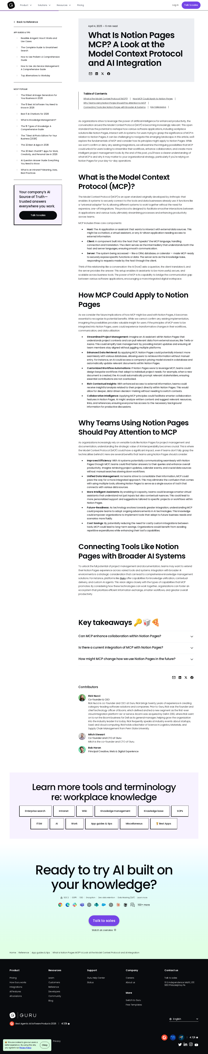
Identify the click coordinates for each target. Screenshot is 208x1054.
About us (130, 982)
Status (90, 982)
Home (13, 952)
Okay (45, 1045)
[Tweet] (102, 73)
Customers (54, 982)
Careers (130, 977)
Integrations (16, 986)
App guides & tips (41, 952)
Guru (123, 578)
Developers (54, 991)
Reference (24, 952)
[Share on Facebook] (108, 73)
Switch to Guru (133, 1000)
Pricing (80, 5)
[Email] (90, 73)
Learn (51, 977)
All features (15, 991)
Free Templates (134, 1004)
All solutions (16, 996)
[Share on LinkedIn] (96, 73)
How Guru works (18, 982)
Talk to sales (191, 5)
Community (54, 996)
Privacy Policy (25, 1048)
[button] (26, 5)
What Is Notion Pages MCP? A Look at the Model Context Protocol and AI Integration (96, 952)
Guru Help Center (96, 977)
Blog (50, 1000)
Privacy (56, 1041)
